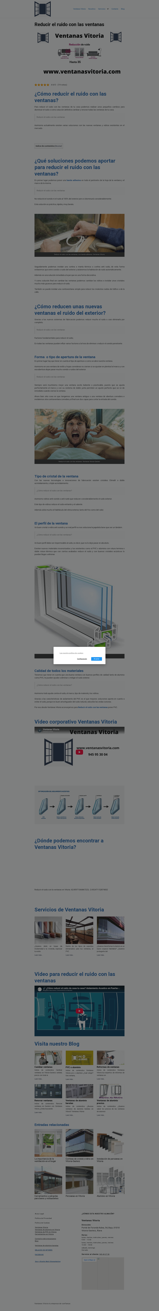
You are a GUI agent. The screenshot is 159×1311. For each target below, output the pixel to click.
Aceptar (96, 659)
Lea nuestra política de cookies (71, 653)
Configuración (82, 659)
